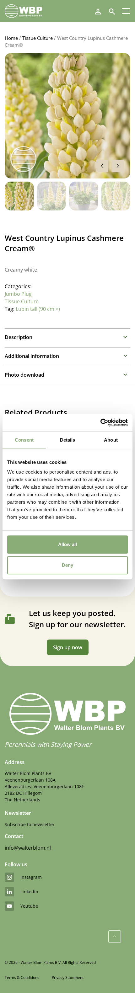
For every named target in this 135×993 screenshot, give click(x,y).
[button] (117, 166)
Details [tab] (67, 440)
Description (18, 337)
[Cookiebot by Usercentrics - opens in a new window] (100, 422)
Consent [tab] (24, 440)
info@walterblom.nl (28, 847)
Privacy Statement (68, 977)
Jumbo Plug (18, 293)
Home (11, 38)
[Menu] (126, 11)
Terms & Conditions (22, 977)
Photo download (24, 374)
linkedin (29, 892)
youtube (29, 906)
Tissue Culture (37, 38)
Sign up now (67, 647)
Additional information (32, 356)
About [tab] (111, 440)
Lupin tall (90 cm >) (38, 308)
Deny (67, 565)
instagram (31, 877)
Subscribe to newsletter (30, 824)
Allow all (67, 544)
